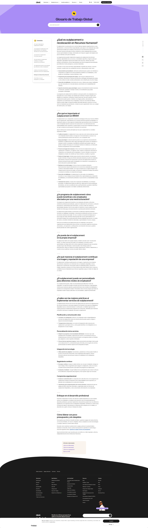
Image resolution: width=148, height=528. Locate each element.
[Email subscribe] (110, 515)
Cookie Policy (52, 521)
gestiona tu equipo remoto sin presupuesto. (80, 429)
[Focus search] (98, 25)
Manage (110, 524)
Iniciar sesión (96, 2)
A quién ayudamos (65, 2)
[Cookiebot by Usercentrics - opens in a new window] (34, 526)
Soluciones (46, 2)
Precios (80, 2)
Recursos (74, 2)
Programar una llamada (106, 2)
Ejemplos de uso (54, 2)
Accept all (111, 521)
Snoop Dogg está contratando (102, 508)
